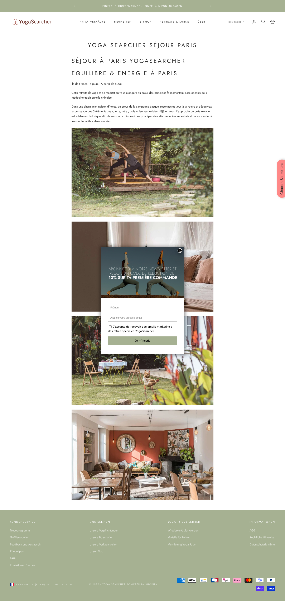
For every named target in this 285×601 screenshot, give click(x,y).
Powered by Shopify (142, 584)
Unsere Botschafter (101, 537)
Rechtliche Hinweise (262, 537)
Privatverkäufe (93, 22)
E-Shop (145, 22)
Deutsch (234, 22)
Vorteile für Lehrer (179, 537)
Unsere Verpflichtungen (104, 530)
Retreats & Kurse (174, 22)
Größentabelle (19, 537)
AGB (252, 530)
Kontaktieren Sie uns (22, 565)
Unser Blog (96, 551)
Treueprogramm (20, 530)
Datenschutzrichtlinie (262, 544)
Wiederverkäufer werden (183, 530)
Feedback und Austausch (25, 544)
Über (202, 22)
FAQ (12, 558)
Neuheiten (123, 22)
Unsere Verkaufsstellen (103, 544)
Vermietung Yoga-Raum (182, 544)
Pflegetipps (17, 551)
